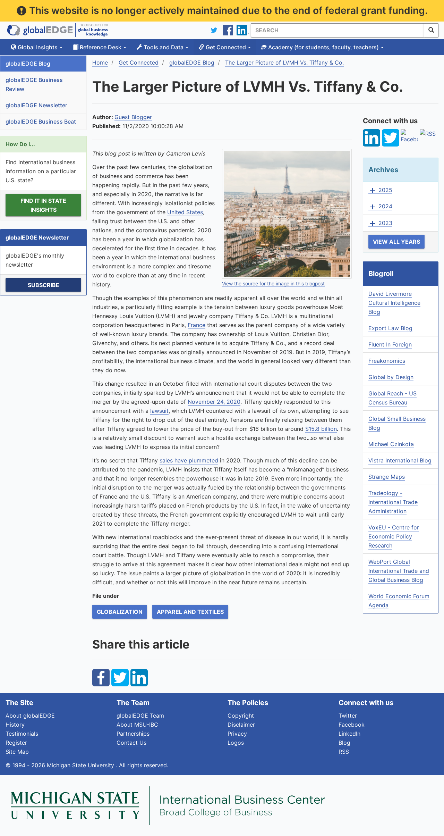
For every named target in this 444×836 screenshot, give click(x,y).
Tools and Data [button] (163, 47)
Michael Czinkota (391, 444)
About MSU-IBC (137, 724)
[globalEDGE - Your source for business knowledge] (58, 30)
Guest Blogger (133, 117)
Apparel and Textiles (190, 611)
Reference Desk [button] (100, 47)
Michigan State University (81, 765)
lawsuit (159, 410)
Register (16, 742)
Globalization (120, 611)
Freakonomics (386, 360)
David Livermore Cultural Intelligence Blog (394, 302)
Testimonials (22, 733)
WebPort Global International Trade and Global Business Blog (398, 570)
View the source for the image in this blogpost (273, 283)
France (196, 324)
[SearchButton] (431, 30)
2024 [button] (380, 206)
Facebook (352, 724)
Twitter (348, 715)
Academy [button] (323, 47)
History (15, 724)
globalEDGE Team (140, 715)
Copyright (241, 715)
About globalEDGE (30, 715)
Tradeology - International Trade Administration (393, 502)
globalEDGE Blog (28, 63)
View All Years (396, 241)
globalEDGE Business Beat (41, 121)
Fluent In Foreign (390, 344)
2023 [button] (380, 223)
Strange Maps (386, 476)
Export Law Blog (390, 328)
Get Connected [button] (225, 47)
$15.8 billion (321, 428)
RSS (344, 751)
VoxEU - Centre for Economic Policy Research (393, 536)
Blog (344, 742)
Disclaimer (241, 724)
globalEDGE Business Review (34, 84)
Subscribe (43, 285)
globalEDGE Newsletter (36, 105)
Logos (236, 742)
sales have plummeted (189, 460)
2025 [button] (380, 190)
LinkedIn (349, 733)
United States (185, 212)
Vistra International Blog (400, 460)
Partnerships (133, 733)
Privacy (237, 733)
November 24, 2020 (214, 401)
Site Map (17, 751)
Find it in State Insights (43, 205)
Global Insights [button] (37, 47)
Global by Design (390, 377)
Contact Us (131, 742)
